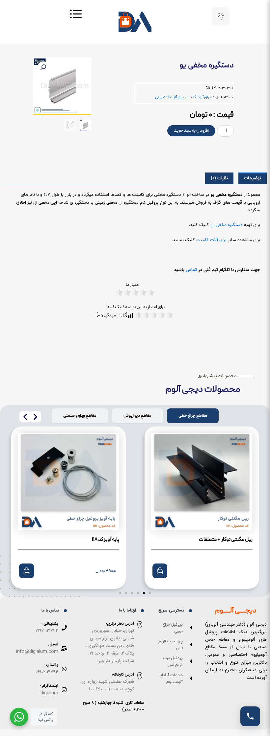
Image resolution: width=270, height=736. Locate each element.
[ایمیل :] (64, 648)
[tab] (193, 415)
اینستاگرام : (49, 685)
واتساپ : (51, 665)
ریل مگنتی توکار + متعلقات (226, 539)
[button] (43, 67)
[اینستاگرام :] (64, 689)
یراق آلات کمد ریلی (169, 97)
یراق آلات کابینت (198, 97)
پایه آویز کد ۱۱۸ (105, 539)
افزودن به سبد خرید (191, 130)
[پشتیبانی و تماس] (250, 716)
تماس (191, 270)
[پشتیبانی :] (64, 628)
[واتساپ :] (64, 669)
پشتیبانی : (49, 623)
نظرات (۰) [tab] (219, 178)
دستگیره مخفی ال (226, 225)
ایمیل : (53, 644)
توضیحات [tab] (252, 178)
